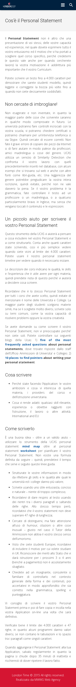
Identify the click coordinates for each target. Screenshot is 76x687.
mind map (31, 446)
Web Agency (52, 680)
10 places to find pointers (24, 358)
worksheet (28, 451)
